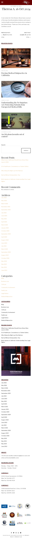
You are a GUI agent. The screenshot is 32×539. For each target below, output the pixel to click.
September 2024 (6, 234)
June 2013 (4, 270)
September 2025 (6, 209)
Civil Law (3, 284)
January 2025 (5, 228)
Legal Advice (4, 293)
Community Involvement (8, 287)
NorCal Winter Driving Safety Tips (10, 175)
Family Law (4, 290)
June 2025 (4, 215)
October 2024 (5, 231)
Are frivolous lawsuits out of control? (12, 135)
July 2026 (4, 197)
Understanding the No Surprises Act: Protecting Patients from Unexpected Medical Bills (14, 104)
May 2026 (4, 200)
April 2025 (4, 222)
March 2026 (4, 203)
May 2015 (4, 264)
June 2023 (4, 243)
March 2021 (4, 249)
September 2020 (6, 252)
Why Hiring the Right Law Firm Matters (12, 170)
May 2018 (4, 261)
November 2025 (5, 206)
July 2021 (4, 246)
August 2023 (5, 240)
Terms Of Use (18, 536)
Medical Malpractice (6, 296)
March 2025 (4, 225)
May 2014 (4, 267)
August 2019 (5, 255)
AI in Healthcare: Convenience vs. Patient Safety (14, 166)
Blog (2, 278)
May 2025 (4, 218)
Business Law (5, 281)
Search (3, 145)
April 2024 (4, 237)
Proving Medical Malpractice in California (14, 74)
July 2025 (4, 212)
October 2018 (5, 258)
